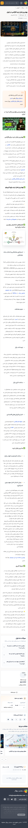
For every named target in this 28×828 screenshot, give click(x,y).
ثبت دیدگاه (4, 767)
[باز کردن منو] (21, 3)
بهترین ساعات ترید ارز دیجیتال (17, 557)
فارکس (8, 145)
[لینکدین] (12, 719)
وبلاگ (22, 8)
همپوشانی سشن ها (11, 219)
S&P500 (15, 293)
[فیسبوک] (8, 719)
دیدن (11, 98)
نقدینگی (23, 170)
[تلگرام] (24, 719)
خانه (26, 8)
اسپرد (16, 319)
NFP (12, 427)
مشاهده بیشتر (21, 814)
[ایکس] (16, 719)
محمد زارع (20, 18)
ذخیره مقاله (21, 15)
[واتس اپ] (20, 719)
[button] (14, 237)
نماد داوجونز (8, 290)
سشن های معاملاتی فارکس (18, 179)
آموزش (18, 8)
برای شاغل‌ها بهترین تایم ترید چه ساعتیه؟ (16, 655)
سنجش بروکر (19, 98)
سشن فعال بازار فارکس (16, 101)
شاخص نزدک (22, 293)
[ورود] (2, 3)
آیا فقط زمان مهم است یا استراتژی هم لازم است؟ (15, 663)
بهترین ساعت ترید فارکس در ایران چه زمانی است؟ (15, 647)
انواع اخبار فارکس (18, 421)
